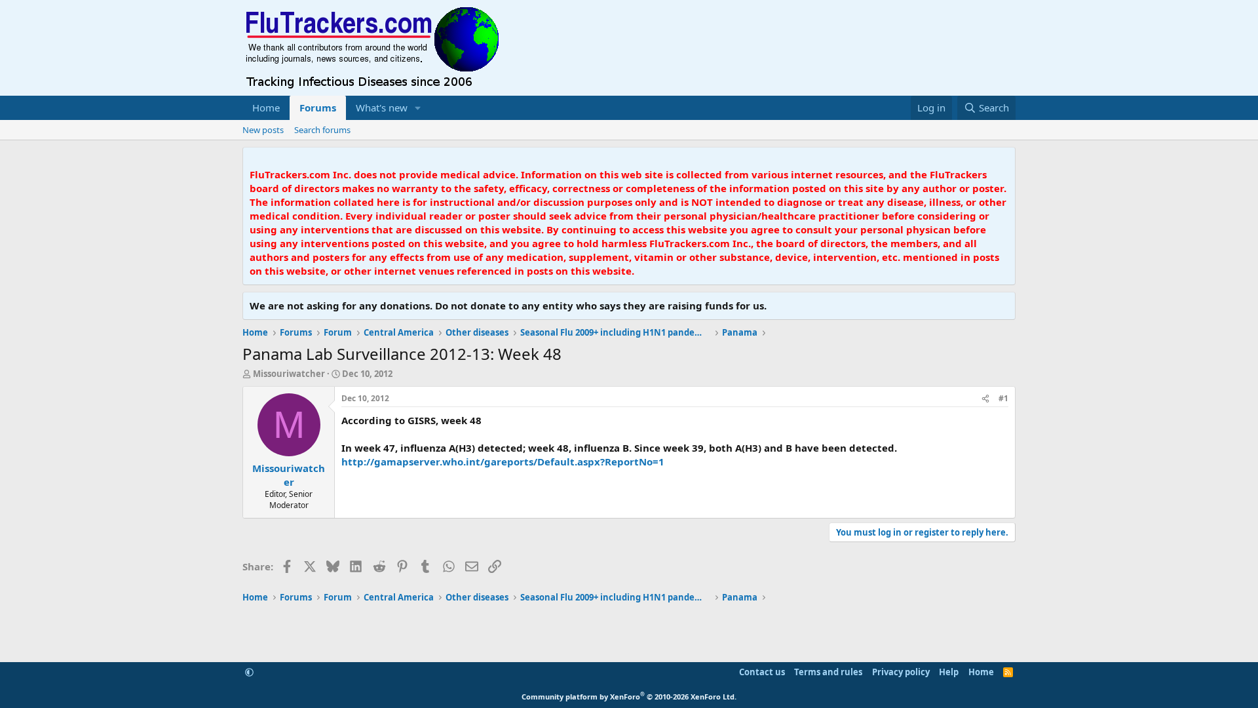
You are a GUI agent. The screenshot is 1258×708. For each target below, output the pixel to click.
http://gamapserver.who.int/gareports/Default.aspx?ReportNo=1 (502, 461)
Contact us (762, 672)
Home (266, 107)
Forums (317, 107)
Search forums (322, 130)
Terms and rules (828, 672)
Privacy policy (901, 672)
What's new (382, 107)
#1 (1003, 398)
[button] (418, 108)
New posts (263, 130)
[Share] (985, 398)
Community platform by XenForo (629, 696)
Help (949, 672)
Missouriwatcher (289, 374)
